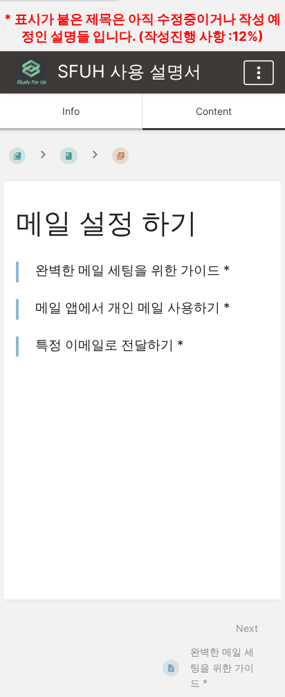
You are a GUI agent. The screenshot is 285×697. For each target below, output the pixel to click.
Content (214, 111)
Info (71, 111)
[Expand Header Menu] (258, 72)
